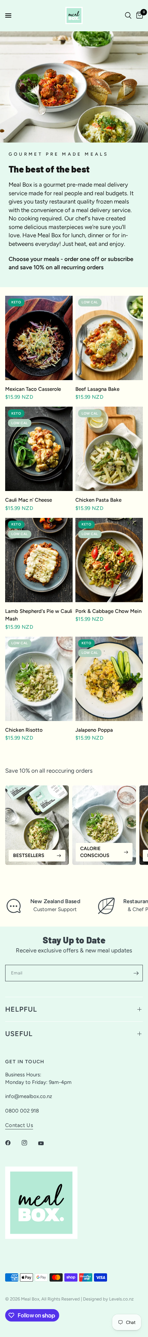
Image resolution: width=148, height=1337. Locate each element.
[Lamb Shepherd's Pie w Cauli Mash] (39, 560)
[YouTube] (45, 1143)
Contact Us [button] (19, 1125)
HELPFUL (21, 1009)
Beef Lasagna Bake (97, 389)
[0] (138, 15)
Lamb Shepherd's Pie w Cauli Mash (38, 615)
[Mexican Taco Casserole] (39, 338)
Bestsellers (28, 855)
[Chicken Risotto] (39, 679)
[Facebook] (12, 1142)
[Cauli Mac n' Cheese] (39, 449)
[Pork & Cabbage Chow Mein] (109, 560)
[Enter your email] (136, 973)
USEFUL (19, 1034)
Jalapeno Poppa (94, 730)
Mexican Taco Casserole (33, 389)
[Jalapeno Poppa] (109, 679)
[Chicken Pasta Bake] (109, 449)
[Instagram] (29, 1142)
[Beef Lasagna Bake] (109, 338)
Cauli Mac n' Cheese (28, 500)
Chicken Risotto (24, 730)
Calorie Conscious (94, 852)
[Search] (128, 15)
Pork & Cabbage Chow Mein (108, 611)
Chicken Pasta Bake (98, 500)
